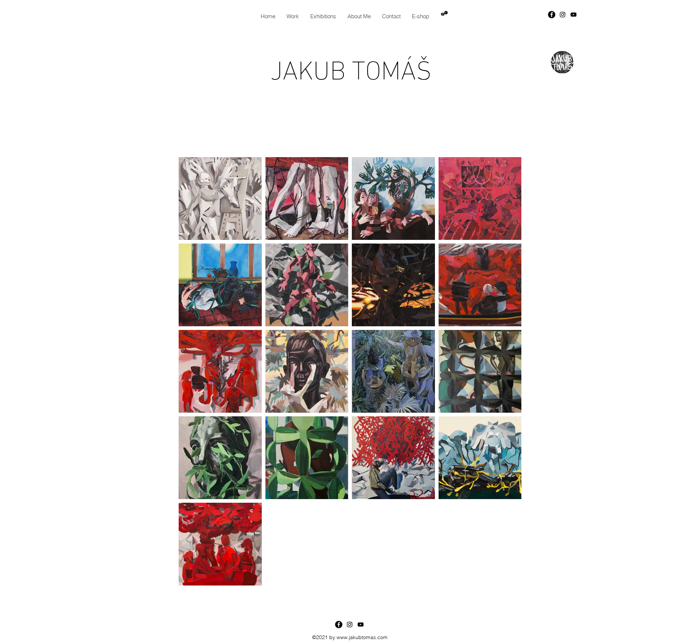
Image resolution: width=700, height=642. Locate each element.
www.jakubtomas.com (362, 637)
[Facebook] (551, 14)
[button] (444, 13)
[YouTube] (573, 14)
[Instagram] (562, 14)
